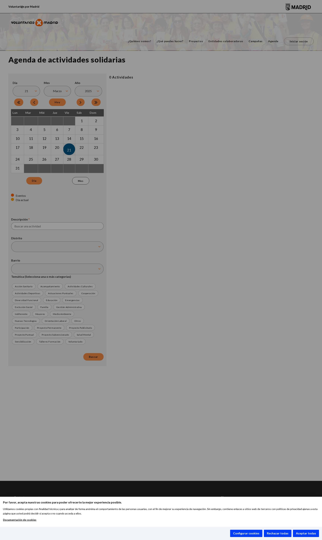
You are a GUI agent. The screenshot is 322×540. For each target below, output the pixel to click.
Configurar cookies (246, 533)
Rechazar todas (277, 533)
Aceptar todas (306, 533)
